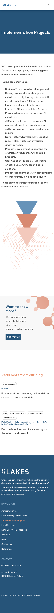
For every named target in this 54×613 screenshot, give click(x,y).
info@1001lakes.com (11, 565)
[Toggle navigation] (49, 4)
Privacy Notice (34, 595)
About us (5, 534)
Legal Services (8, 525)
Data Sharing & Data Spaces (15, 515)
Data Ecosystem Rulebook (14, 529)
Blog (3, 539)
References (6, 548)
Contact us (13, 337)
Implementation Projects (13, 520)
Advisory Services (10, 510)
